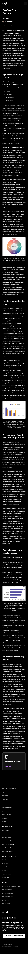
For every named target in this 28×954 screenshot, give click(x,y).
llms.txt (4, 822)
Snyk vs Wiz (5, 900)
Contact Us (5, 863)
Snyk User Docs (6, 837)
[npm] (12, 918)
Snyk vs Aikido (6, 904)
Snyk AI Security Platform (9, 788)
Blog (3, 811)
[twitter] (2, 918)
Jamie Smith (9, 21)
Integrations (5, 795)
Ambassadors (5, 877)
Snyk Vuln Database (7, 844)
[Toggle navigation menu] (25, 3)
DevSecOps (15, 33)
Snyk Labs (5, 830)
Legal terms (4, 950)
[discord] (15, 918)
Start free (8, 766)
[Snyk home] (5, 3)
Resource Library (7, 808)
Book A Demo (5, 867)
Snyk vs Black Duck (7, 896)
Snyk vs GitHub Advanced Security (12, 886)
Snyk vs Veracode (7, 889)
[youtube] (5, 918)
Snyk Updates (5, 848)
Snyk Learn (5, 834)
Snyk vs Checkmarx (7, 893)
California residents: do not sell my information (14, 952)
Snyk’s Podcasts (6, 815)
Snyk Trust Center (7, 851)
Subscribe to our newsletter (14, 936)
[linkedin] (7, 918)
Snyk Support (5, 841)
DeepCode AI (5, 799)
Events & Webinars (7, 874)
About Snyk (5, 860)
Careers (4, 870)
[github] (10, 918)
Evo (3, 792)
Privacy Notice (12, 950)
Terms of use (21, 950)
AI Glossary (5, 818)
